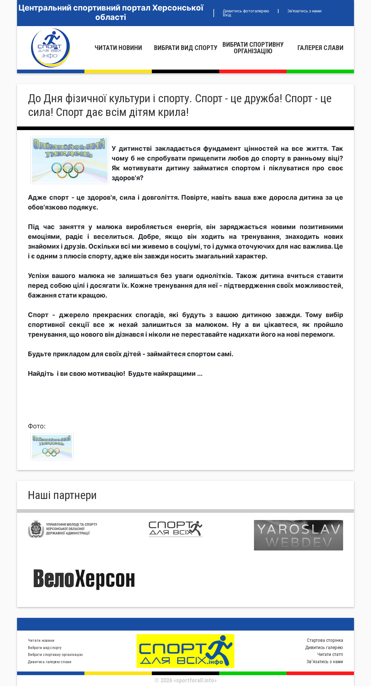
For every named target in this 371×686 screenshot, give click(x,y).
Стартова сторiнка (325, 640)
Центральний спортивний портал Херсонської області (110, 12)
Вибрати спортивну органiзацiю (253, 48)
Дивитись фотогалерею (246, 10)
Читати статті (330, 654)
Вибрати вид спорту (185, 47)
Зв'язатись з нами (304, 10)
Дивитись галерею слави (49, 662)
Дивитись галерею (324, 647)
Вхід (227, 14)
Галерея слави (320, 47)
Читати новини (118, 47)
